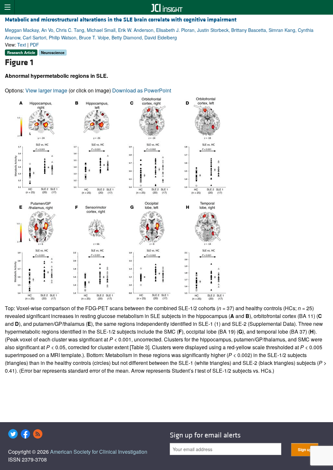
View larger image (46, 90)
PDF (34, 44)
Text (21, 44)
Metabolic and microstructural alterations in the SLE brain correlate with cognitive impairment (120, 19)
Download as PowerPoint (141, 90)
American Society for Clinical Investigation (98, 451)
